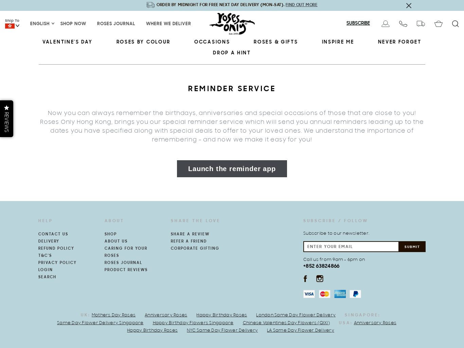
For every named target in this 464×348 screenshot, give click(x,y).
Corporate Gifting (195, 249)
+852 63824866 (321, 266)
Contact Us (53, 234)
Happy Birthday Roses (221, 315)
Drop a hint (232, 53)
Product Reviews (126, 270)
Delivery (48, 241)
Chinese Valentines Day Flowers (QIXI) (286, 323)
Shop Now (73, 24)
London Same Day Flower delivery (296, 315)
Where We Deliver (168, 24)
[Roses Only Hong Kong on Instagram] (320, 278)
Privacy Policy (57, 263)
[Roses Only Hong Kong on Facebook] (305, 278)
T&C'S (45, 256)
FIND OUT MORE (302, 5)
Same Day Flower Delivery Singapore (100, 323)
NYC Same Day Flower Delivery (222, 331)
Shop (111, 234)
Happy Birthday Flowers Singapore (193, 323)
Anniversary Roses (166, 315)
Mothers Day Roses (114, 315)
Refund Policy (56, 249)
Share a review (190, 234)
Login (45, 270)
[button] (6, 118)
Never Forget (400, 42)
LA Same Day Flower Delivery (300, 331)
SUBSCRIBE (358, 23)
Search (47, 277)
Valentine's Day (67, 42)
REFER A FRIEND (189, 241)
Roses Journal (116, 24)
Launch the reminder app (231, 168)
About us (116, 241)
